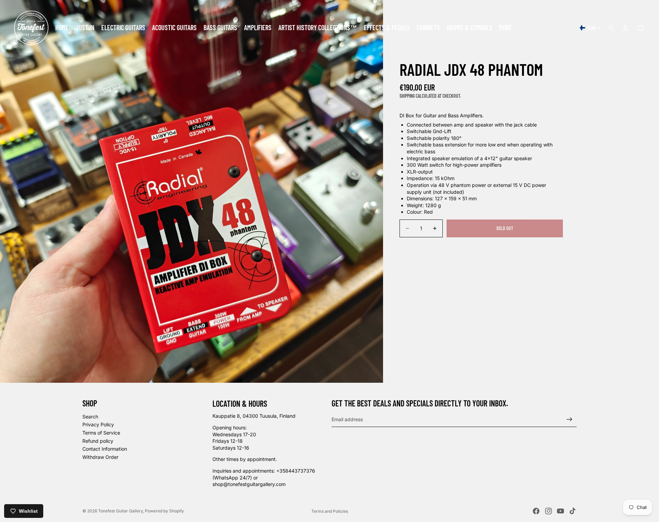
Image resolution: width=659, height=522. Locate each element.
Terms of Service (101, 433)
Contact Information (104, 449)
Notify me (505, 247)
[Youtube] (560, 511)
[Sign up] (569, 419)
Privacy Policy (98, 425)
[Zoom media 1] (191, 191)
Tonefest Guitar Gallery (120, 510)
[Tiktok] (572, 511)
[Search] (610, 27)
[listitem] (506, 28)
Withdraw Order (100, 457)
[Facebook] (536, 511)
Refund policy (97, 441)
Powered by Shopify (164, 510)
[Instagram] (548, 511)
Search (90, 416)
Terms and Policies (329, 511)
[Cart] (640, 27)
